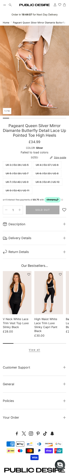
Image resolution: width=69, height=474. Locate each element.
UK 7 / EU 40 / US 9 (17, 181)
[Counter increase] (19, 210)
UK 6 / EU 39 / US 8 (47, 173)
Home (6, 22)
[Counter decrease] (6, 210)
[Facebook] (17, 433)
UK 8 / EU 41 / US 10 (47, 181)
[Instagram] (31, 433)
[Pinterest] (38, 433)
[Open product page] (17, 292)
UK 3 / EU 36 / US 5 (17, 164)
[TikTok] (45, 433)
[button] (4, 4)
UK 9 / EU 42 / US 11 (17, 190)
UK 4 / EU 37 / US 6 (47, 164)
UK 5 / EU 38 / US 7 (17, 173)
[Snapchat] (52, 433)
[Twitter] (24, 433)
